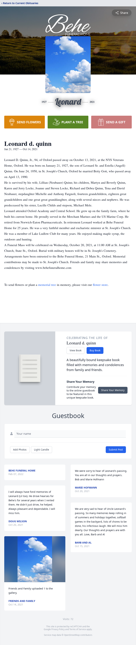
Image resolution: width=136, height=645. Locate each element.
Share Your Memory (112, 390)
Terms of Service (77, 629)
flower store (100, 284)
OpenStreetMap (72, 634)
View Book (75, 350)
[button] (35, 559)
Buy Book (95, 350)
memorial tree (47, 284)
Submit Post (116, 449)
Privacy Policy (58, 629)
